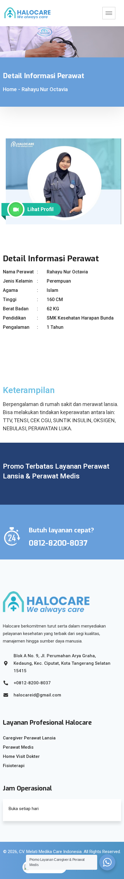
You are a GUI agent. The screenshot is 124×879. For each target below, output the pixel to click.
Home (10, 89)
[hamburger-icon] (108, 13)
